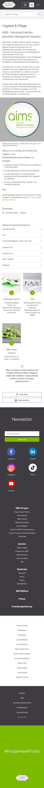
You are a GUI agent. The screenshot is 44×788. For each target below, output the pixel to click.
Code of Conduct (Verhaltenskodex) (22, 533)
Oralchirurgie (22, 672)
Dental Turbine (22, 625)
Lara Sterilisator (22, 644)
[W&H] (8, 4)
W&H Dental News (22, 649)
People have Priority (22, 512)
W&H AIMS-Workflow (9, 146)
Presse (22, 599)
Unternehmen (22, 515)
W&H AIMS (25, 144)
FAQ (22, 562)
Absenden (22, 439)
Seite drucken (23, 400)
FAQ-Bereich (32, 197)
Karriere (22, 544)
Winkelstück (22, 630)
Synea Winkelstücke (22, 658)
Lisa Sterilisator (22, 640)
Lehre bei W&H (22, 558)
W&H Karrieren (22, 555)
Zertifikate (22, 536)
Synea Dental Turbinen (22, 654)
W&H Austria (22, 519)
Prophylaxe (22, 635)
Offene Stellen (22, 548)
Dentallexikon (22, 584)
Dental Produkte (22, 677)
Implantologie (22, 668)
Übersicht (22, 573)
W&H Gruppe (22, 508)
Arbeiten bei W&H (22, 551)
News (22, 576)
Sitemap (22, 693)
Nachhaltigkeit (22, 526)
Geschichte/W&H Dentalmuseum (22, 529)
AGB (22, 698)
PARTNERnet (22, 591)
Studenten (22, 569)
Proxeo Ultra (22, 663)
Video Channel (10, 200)
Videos (22, 580)
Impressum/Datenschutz (22, 703)
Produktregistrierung (22, 606)
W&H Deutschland (22, 522)
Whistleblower (22, 707)
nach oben (23, 394)
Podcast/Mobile (22, 712)
